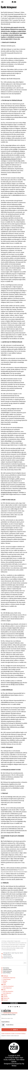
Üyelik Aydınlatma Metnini (8, 159)
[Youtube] (17, 1007)
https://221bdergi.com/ (15, 16)
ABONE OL (15, 1030)
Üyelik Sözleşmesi (6, 1033)
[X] (11, 1007)
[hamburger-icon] (24, 963)
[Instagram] (9, 1007)
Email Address (5, 1021)
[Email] (19, 1007)
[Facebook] (13, 1007)
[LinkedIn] (15, 1007)
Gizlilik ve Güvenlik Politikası (18, 1033)
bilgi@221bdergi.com (16, 682)
